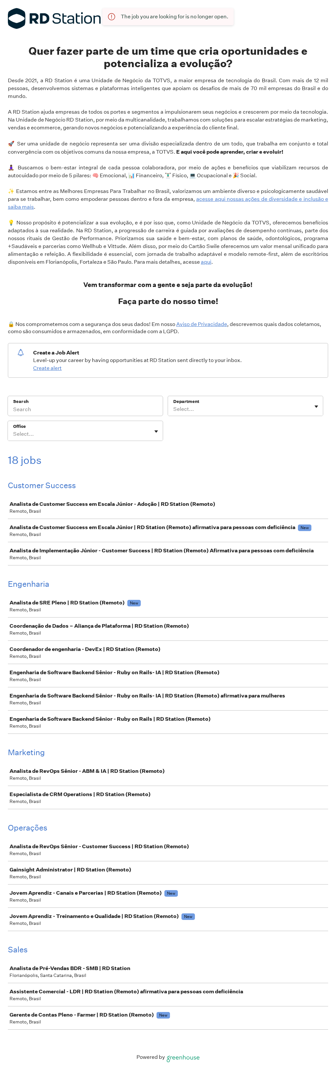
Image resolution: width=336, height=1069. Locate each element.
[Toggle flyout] (316, 406)
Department (186, 401)
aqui (206, 262)
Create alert (47, 368)
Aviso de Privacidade (201, 324)
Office (19, 426)
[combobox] (173, 409)
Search (21, 401)
